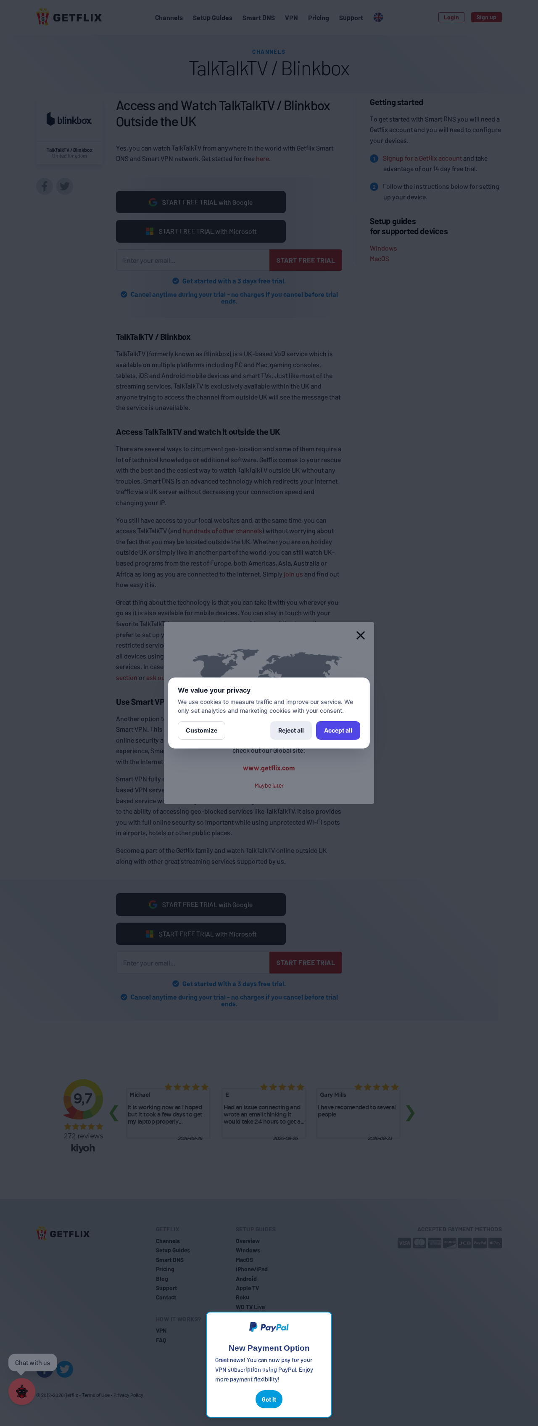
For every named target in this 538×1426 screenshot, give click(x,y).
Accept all (338, 730)
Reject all (291, 730)
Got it (269, 1399)
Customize (201, 730)
